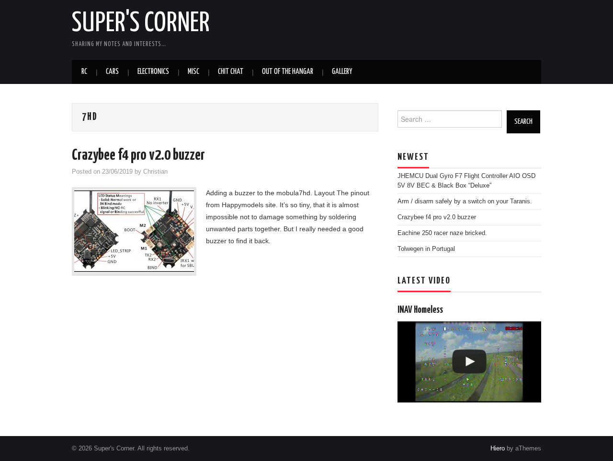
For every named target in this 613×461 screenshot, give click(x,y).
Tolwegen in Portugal (426, 249)
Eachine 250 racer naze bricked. (442, 233)
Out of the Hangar (287, 71)
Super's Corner (141, 23)
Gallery (342, 71)
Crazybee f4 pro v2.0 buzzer (138, 155)
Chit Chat (230, 71)
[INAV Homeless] (469, 361)
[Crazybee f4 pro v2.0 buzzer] (134, 231)
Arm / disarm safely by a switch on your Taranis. (464, 201)
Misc (193, 71)
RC (84, 71)
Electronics (153, 71)
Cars (112, 71)
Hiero (497, 448)
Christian (155, 171)
